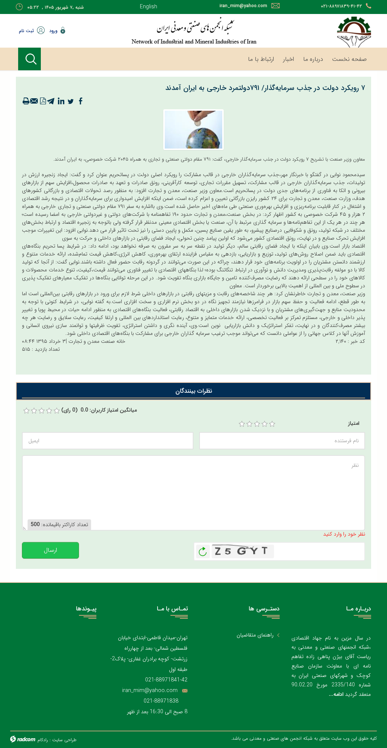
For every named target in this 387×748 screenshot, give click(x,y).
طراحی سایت (64, 739)
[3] (257, 424)
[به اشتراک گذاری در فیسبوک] (80, 101)
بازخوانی (203, 549)
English (148, 7)
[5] (272, 424)
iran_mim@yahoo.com (243, 5)
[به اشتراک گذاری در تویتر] (70, 101)
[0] (26, 410)
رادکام (42, 739)
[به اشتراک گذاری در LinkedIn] (60, 101)
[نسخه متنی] (26, 101)
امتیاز (353, 423)
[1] (241, 424)
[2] (249, 424)
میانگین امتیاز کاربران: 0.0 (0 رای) (99, 410)
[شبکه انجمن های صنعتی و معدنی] (193, 30)
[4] (264, 424)
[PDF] (42, 101)
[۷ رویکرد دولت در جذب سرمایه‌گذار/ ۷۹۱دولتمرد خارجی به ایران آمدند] (193, 129)
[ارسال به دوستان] (34, 101)
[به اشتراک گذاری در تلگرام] (51, 101)
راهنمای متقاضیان (255, 635)
